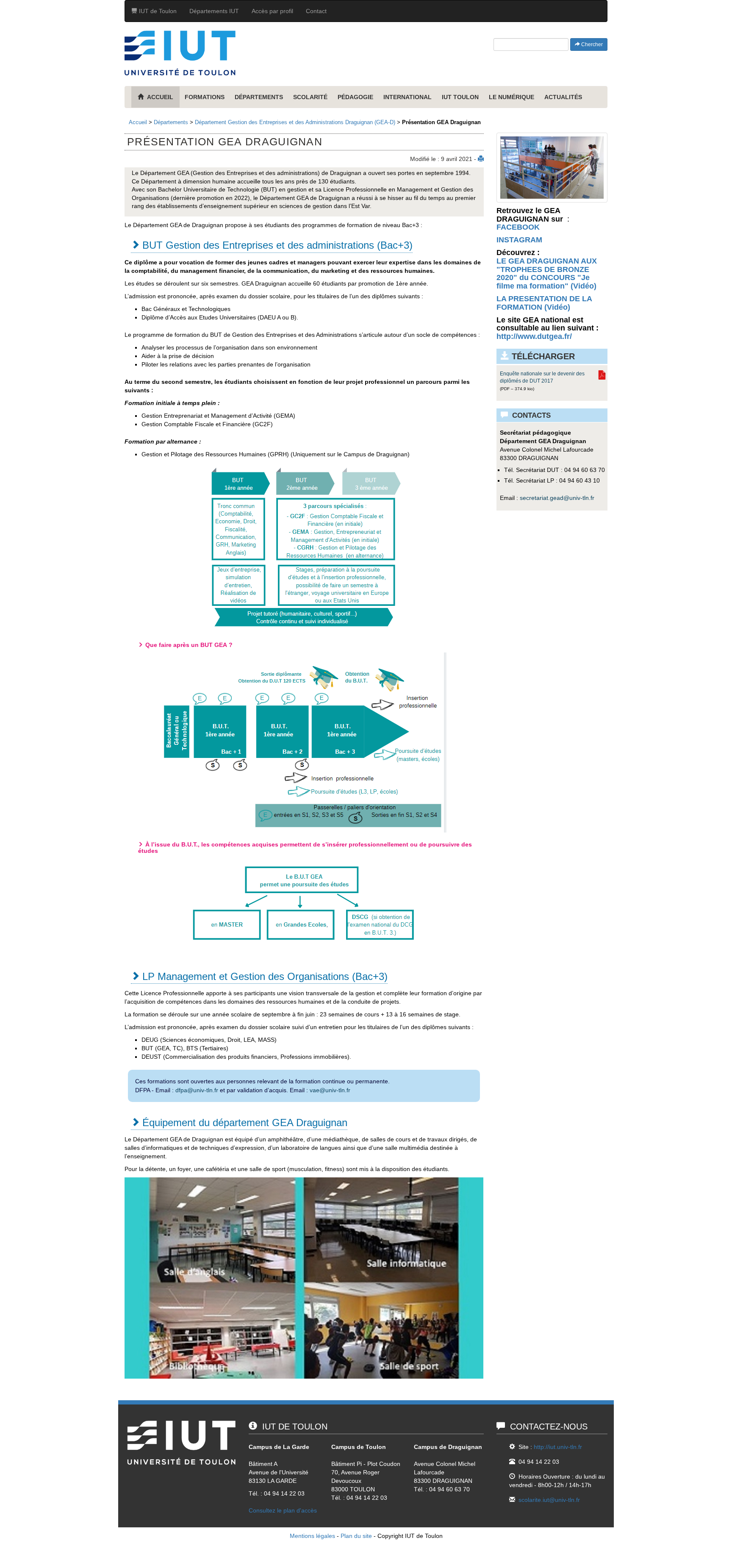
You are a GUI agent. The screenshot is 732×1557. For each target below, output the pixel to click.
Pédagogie (355, 97)
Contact (316, 11)
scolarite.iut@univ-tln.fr (549, 1499)
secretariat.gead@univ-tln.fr (557, 497)
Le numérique (511, 97)
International (407, 97)
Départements (259, 97)
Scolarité (310, 97)
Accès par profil (272, 11)
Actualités (563, 97)
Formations (205, 97)
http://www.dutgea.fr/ (534, 336)
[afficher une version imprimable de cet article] (481, 158)
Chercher (591, 44)
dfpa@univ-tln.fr (196, 1090)
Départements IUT (214, 11)
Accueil (138, 122)
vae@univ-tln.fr (330, 1090)
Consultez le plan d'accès (283, 1510)
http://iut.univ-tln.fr (558, 1446)
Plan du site (356, 1535)
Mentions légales (312, 1535)
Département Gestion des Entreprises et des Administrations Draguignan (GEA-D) (295, 122)
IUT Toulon (460, 97)
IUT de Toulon (157, 11)
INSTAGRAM (519, 240)
